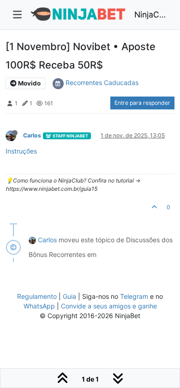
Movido (29, 83)
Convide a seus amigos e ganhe (109, 306)
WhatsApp (39, 306)
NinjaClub (150, 14)
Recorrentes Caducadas (102, 82)
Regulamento (38, 296)
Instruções (21, 151)
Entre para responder (142, 102)
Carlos (32, 135)
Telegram (134, 296)
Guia (69, 296)
